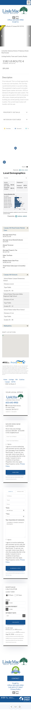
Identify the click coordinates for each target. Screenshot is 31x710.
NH (16, 379)
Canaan (7, 382)
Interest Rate (11, 613)
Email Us (15, 22)
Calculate (15, 622)
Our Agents (13, 411)
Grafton (21, 379)
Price (8, 600)
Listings (11, 379)
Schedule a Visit (20, 491)
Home (5, 379)
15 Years (19, 595)
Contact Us (8, 411)
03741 (13, 382)
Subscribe (15, 472)
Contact (15, 678)
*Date (7, 508)
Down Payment (11, 606)
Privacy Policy (21, 573)
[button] (2, 35)
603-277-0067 (17, 687)
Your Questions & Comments (15, 520)
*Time (7, 514)
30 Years (10, 595)
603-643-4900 (18, 20)
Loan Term (10, 592)
